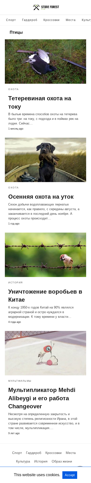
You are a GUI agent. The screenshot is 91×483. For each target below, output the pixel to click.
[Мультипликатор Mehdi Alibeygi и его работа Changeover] (45, 353)
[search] (84, 7)
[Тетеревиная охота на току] (45, 61)
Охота (13, 89)
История (15, 282)
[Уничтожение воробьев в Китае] (45, 255)
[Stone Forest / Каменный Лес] (46, 7)
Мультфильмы (20, 381)
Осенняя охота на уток (41, 196)
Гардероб (29, 20)
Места (71, 20)
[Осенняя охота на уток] (45, 160)
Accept (70, 475)
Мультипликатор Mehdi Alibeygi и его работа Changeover (41, 398)
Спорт (11, 20)
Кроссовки (51, 20)
